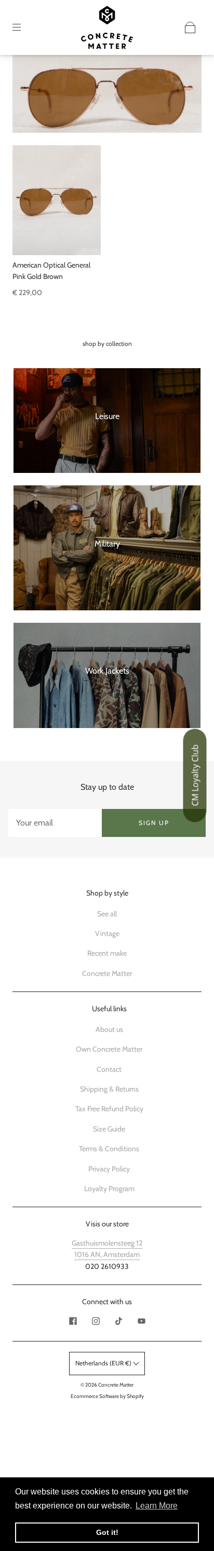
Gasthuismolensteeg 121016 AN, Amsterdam (107, 1248)
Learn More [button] (157, 1505)
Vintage (107, 933)
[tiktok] (118, 1321)
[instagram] (95, 1321)
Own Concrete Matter (109, 1049)
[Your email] (55, 823)
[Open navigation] (23, 27)
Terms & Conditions (109, 1148)
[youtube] (141, 1321)
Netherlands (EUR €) (104, 1363)
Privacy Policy (109, 1168)
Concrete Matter (107, 973)
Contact (109, 1069)
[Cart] (190, 27)
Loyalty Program (109, 1188)
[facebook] (72, 1321)
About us (109, 1029)
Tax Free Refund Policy (109, 1108)
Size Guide (109, 1129)
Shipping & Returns (109, 1089)
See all (107, 913)
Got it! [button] (107, 1532)
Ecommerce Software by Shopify (107, 1396)
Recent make (107, 953)
